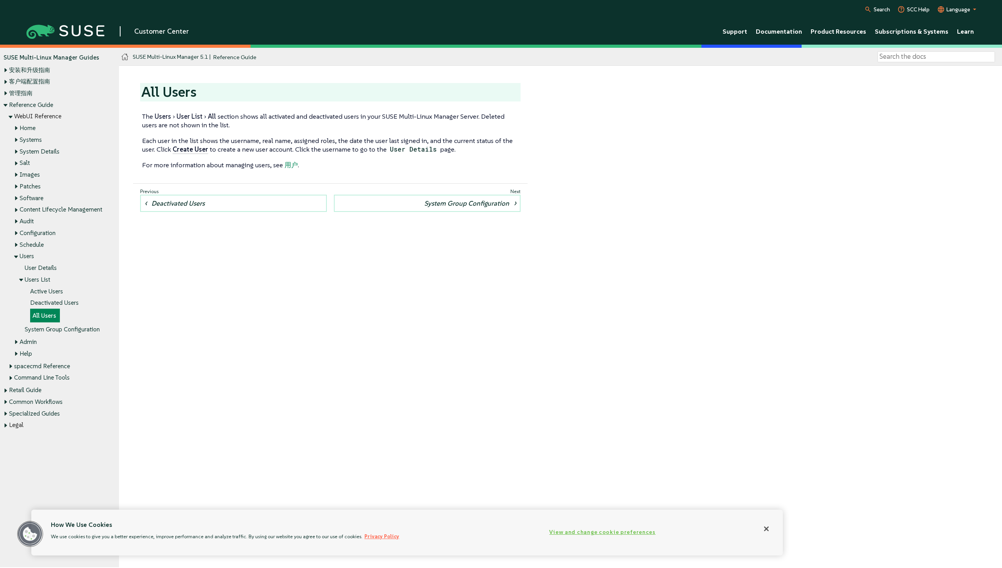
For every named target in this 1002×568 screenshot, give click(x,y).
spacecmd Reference (42, 366)
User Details (41, 267)
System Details (39, 151)
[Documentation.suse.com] (125, 57)
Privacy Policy (381, 536)
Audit (27, 221)
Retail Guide (25, 390)
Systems (31, 139)
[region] (407, 532)
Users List (37, 279)
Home (28, 128)
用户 (291, 165)
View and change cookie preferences (602, 531)
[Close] (766, 528)
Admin (28, 342)
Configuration (38, 233)
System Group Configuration (62, 329)
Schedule (32, 244)
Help (26, 353)
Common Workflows (36, 401)
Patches (30, 186)
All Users (44, 315)
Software (31, 198)
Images (30, 174)
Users (27, 256)
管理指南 (20, 93)
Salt (25, 162)
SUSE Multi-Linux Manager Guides (51, 57)
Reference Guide (31, 105)
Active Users (46, 291)
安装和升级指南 (29, 70)
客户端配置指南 (29, 81)
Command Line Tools (42, 377)
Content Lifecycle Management (61, 209)
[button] (30, 533)
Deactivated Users (54, 302)
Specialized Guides (34, 413)
